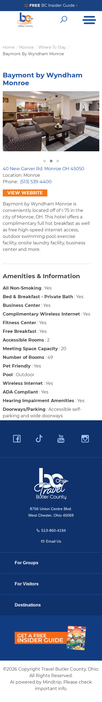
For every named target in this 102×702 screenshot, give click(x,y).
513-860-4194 (53, 530)
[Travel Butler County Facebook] (16, 438)
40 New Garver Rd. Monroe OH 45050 (43, 168)
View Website (25, 192)
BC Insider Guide (53, 5)
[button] (44, 161)
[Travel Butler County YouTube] (61, 438)
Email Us (53, 541)
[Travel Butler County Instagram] (85, 438)
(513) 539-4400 (36, 181)
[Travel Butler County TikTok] (39, 436)
